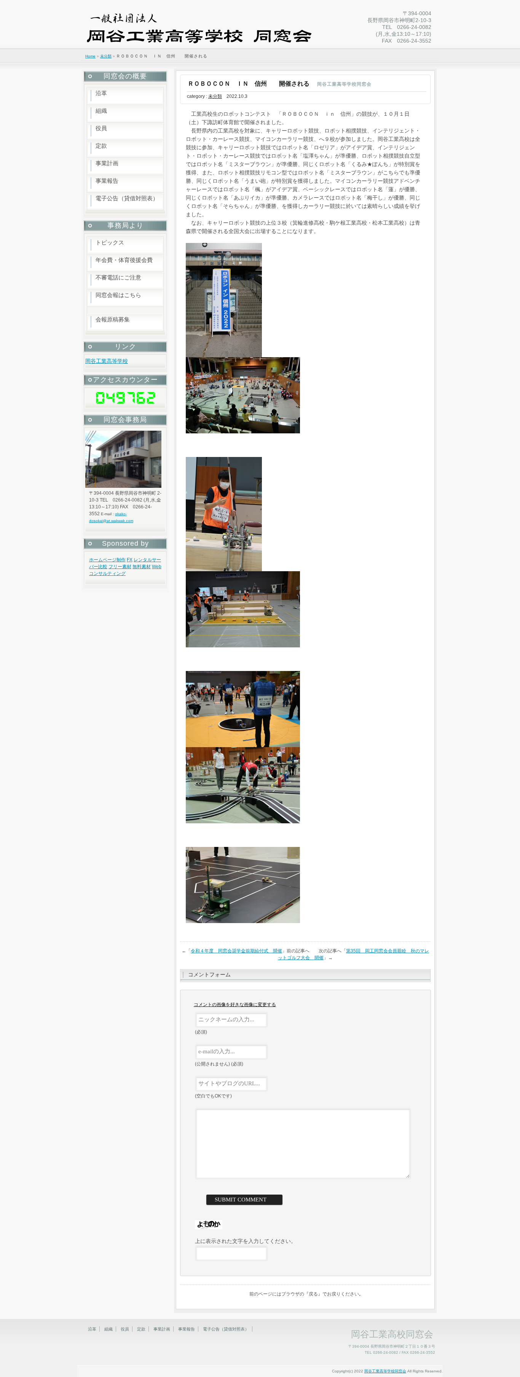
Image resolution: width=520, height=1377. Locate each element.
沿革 (101, 93)
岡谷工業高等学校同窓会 (385, 1371)
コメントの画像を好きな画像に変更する (235, 1004)
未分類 (106, 56)
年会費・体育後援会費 (124, 260)
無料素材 (141, 566)
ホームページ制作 (107, 559)
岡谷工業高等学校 (106, 361)
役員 (101, 128)
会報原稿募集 (113, 319)
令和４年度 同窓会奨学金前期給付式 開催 (236, 951)
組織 (101, 110)
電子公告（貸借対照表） (127, 198)
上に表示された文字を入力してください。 (245, 1241)
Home (90, 56)
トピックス (110, 242)
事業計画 (107, 163)
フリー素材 (119, 566)
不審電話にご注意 (118, 277)
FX (129, 559)
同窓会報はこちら (118, 295)
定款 (101, 145)
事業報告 (107, 180)
